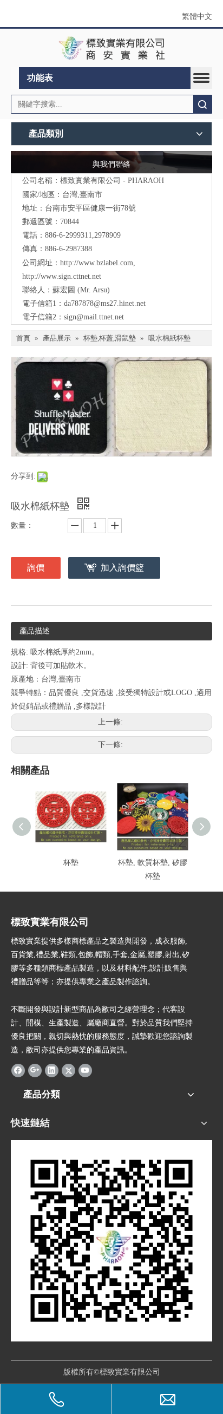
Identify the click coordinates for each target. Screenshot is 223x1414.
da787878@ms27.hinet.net (105, 303)
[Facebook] (18, 1070)
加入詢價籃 (122, 567)
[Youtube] (85, 1070)
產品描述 (34, 631)
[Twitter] (68, 1070)
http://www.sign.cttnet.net (61, 276)
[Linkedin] (51, 1070)
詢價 (35, 567)
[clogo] (111, 48)
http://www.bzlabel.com (96, 263)
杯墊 (70, 863)
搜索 (202, 104)
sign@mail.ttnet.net (94, 317)
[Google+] (35, 1070)
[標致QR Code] (111, 1240)
